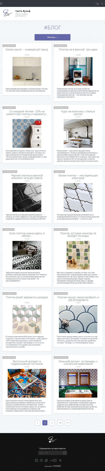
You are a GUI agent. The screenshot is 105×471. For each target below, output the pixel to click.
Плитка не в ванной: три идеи (78, 49)
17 (67, 423)
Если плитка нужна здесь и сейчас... (27, 234)
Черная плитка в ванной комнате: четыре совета (27, 177)
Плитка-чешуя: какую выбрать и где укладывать (78, 298)
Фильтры (51, 37)
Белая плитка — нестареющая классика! (78, 177)
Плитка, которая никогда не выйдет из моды (78, 234)
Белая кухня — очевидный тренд (27, 49)
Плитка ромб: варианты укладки (27, 297)
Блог (28, 55)
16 (60, 423)
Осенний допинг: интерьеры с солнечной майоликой (78, 362)
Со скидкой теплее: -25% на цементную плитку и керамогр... (27, 113)
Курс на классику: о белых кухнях (78, 113)
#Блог (52, 27)
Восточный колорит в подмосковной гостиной (27, 362)
